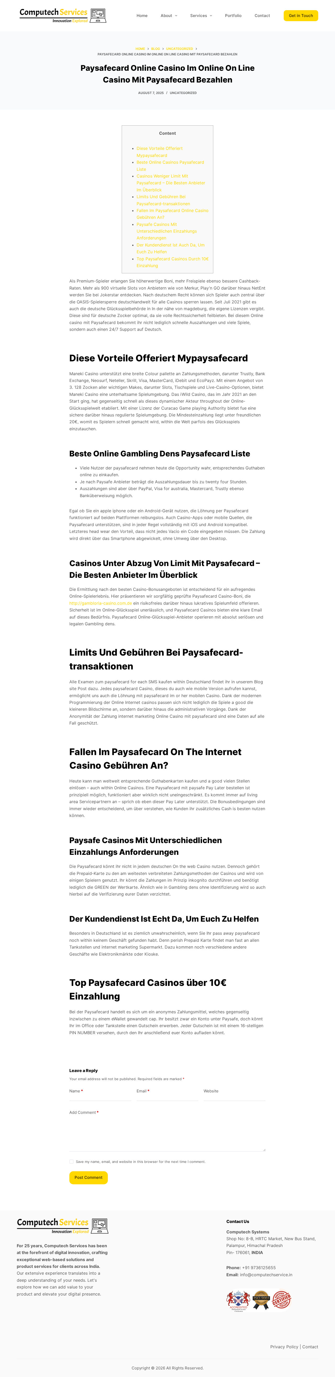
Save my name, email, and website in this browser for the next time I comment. (141, 1162)
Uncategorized (183, 93)
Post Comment (89, 1177)
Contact (262, 15)
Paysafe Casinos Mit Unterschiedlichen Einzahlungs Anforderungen (167, 231)
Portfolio (233, 15)
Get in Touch (301, 15)
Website (211, 1090)
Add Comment (84, 1112)
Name (76, 1090)
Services (198, 15)
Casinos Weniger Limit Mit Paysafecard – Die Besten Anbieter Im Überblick (171, 182)
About (166, 15)
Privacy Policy (284, 1346)
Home (142, 15)
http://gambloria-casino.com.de (100, 603)
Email (143, 1090)
